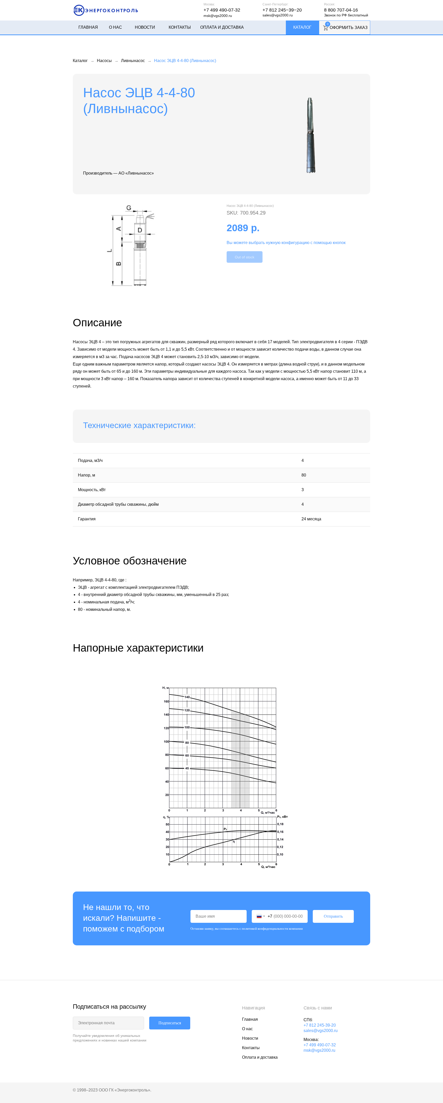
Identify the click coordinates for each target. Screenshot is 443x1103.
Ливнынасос (133, 60)
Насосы (104, 60)
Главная (88, 27)
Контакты (180, 27)
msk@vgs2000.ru (218, 16)
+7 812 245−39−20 (282, 10)
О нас (115, 27)
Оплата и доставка (222, 27)
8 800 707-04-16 (341, 10)
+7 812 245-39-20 (320, 1025)
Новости (145, 27)
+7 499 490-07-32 (222, 10)
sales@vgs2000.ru (278, 15)
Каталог (302, 27)
